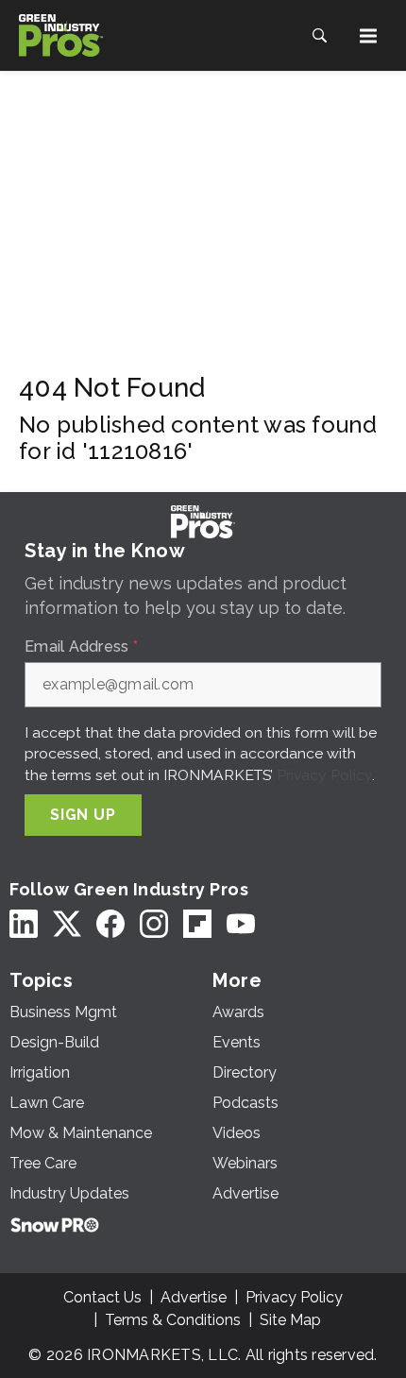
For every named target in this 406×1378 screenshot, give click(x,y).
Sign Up (83, 815)
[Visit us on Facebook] (110, 924)
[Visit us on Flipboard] (197, 924)
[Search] (319, 36)
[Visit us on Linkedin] (23, 924)
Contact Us (102, 1297)
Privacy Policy (324, 775)
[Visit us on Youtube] (241, 924)
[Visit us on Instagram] (154, 924)
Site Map (290, 1320)
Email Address (81, 647)
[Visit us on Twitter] (67, 924)
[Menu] (368, 36)
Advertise (194, 1297)
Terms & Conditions (173, 1320)
